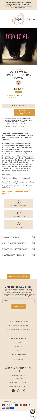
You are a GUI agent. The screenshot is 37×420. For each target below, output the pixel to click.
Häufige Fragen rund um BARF (18, 321)
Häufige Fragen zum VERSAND (18, 325)
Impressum (18, 346)
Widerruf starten (18, 276)
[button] (3, 19)
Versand (19, 95)
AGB (18, 351)
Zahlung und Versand (18, 338)
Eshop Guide (16, 403)
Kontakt (18, 342)
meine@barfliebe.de (18, 375)
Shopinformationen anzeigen (14, 126)
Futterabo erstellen (18, 334)
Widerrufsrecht (18, 359)
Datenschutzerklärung (18, 355)
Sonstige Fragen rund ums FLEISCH (18, 330)
